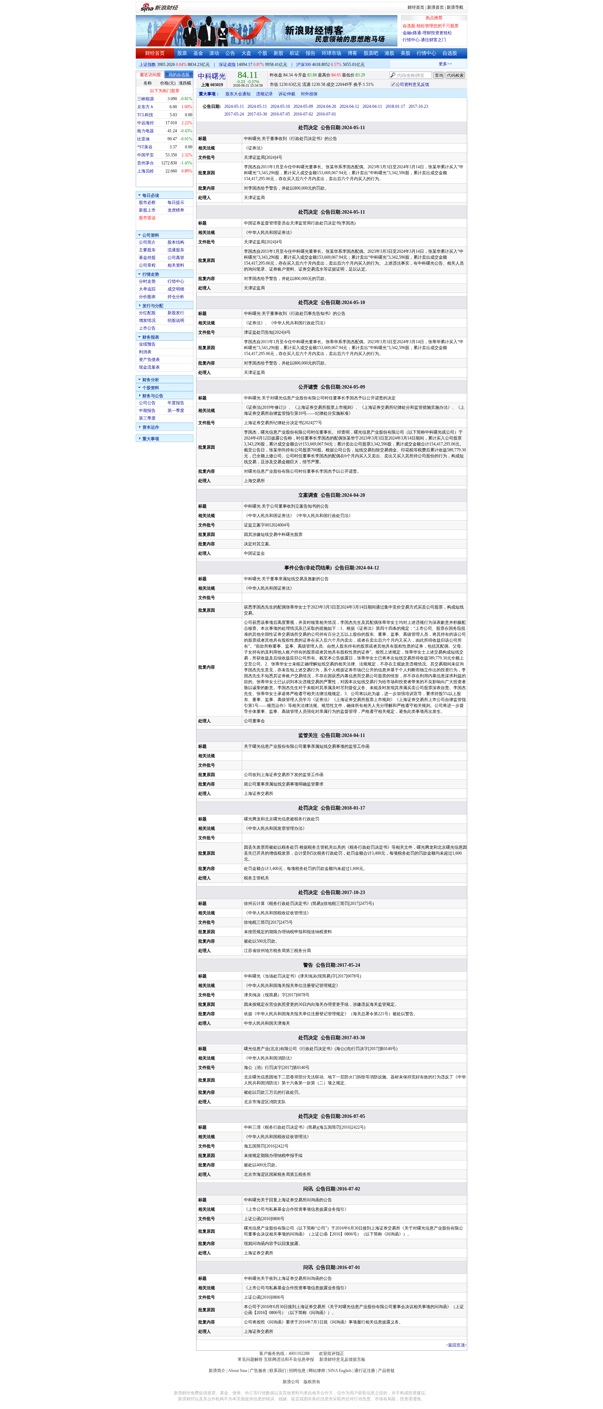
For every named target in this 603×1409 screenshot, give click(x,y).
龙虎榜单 (176, 210)
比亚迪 (143, 139)
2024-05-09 (303, 106)
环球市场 (331, 53)
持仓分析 (176, 296)
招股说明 (176, 320)
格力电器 (145, 130)
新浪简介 (217, 1370)
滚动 (214, 53)
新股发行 (176, 312)
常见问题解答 (250, 1359)
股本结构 (176, 242)
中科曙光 (212, 76)
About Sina (237, 1370)
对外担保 (309, 93)
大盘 (246, 53)
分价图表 (147, 296)
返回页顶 (456, 1345)
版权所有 (312, 1381)
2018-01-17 (395, 106)
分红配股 (147, 312)
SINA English (339, 1370)
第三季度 (147, 418)
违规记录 (264, 93)
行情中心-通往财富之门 (424, 39)
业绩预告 (147, 344)
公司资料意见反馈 (412, 84)
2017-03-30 (257, 114)
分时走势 (147, 281)
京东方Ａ (145, 106)
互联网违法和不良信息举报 (289, 1359)
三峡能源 (145, 98)
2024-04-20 (326, 106)
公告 (230, 53)
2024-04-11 (372, 106)
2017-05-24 (234, 114)
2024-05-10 (280, 106)
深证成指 (227, 64)
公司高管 (176, 257)
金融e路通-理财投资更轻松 (427, 32)
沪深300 (303, 64)
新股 (278, 53)
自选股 (449, 53)
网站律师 (316, 1370)
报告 (310, 53)
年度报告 (176, 402)
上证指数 (147, 64)
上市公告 (147, 328)
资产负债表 (149, 359)
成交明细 (176, 289)
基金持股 (147, 257)
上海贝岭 (145, 171)
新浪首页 (435, 7)
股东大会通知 (238, 93)
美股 (405, 53)
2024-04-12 (349, 106)
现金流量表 (149, 367)
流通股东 (176, 250)
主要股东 (147, 250)
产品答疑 (386, 1370)
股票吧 (371, 53)
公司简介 (147, 242)
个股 (262, 53)
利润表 (145, 351)
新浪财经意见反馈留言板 (342, 1359)
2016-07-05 (280, 114)
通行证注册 (364, 1370)
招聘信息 (297, 1370)
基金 (198, 53)
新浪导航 (455, 7)
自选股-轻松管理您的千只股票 (431, 25)
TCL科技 (145, 114)
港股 (389, 53)
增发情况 (147, 320)
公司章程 (147, 265)
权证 (294, 53)
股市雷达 (147, 217)
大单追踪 (147, 289)
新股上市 (147, 210)
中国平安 (145, 155)
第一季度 (176, 410)
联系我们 (277, 1370)
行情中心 (426, 53)
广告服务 (258, 1370)
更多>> (436, 63)
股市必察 (147, 202)
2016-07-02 (303, 114)
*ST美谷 (144, 147)
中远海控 (145, 122)
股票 (182, 53)
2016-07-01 (326, 114)
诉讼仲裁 (286, 93)
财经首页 (416, 7)
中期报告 (147, 410)
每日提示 (176, 202)
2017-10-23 (418, 106)
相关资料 (176, 265)
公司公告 (147, 402)
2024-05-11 (234, 106)
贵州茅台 (145, 163)
